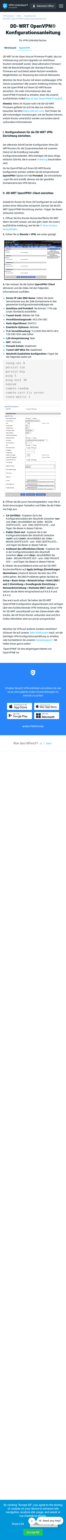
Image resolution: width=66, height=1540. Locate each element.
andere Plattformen (33, 726)
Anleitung (42, 159)
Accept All (33, 1532)
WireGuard (10, 47)
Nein (49, 743)
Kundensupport (44, 640)
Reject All (18, 1523)
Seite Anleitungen (39, 632)
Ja (40, 743)
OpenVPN (24, 47)
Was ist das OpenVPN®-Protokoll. (44, 98)
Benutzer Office (45, 6)
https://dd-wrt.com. (34, 111)
